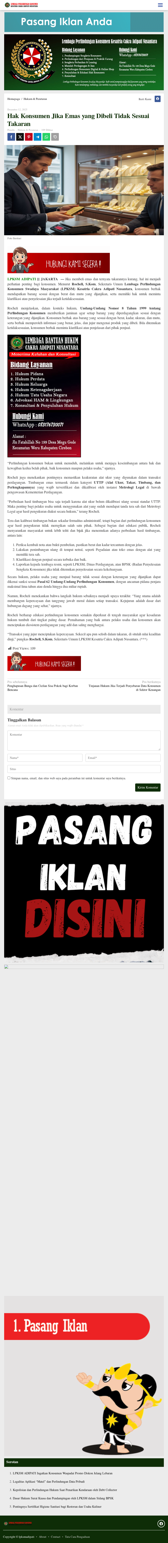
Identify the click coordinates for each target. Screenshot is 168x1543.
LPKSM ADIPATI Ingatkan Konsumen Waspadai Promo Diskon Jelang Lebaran (62, 1473)
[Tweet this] (20, 137)
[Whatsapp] (46, 137)
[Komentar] (55, 137)
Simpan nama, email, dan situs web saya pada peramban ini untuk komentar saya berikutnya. (68, 778)
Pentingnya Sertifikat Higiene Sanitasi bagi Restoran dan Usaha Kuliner (57, 1506)
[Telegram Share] (37, 137)
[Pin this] (29, 137)
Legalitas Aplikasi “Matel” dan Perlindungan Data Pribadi (49, 1481)
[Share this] (11, 137)
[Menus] (160, 5)
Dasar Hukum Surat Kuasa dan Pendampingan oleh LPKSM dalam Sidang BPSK (63, 1498)
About (42, 1537)
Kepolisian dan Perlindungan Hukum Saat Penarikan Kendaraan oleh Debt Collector (65, 1490)
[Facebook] (158, 99)
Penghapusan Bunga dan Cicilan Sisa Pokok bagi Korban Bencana (42, 686)
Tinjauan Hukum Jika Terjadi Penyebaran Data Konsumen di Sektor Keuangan (125, 686)
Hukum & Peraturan (28, 129)
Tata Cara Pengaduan (77, 1537)
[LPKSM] (21, 4)
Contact (55, 1537)
